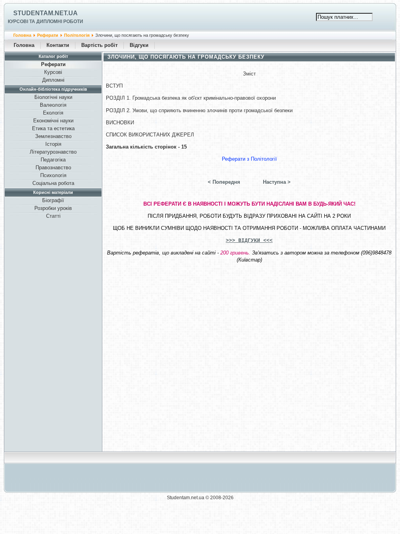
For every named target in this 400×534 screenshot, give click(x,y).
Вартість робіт (99, 45)
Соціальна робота (53, 183)
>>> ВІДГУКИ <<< (249, 241)
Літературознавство (53, 152)
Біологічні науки (53, 97)
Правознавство (53, 167)
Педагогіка (53, 160)
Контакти (57, 45)
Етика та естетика (53, 128)
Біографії (53, 200)
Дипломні (53, 80)
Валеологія (53, 105)
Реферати (47, 35)
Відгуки (139, 45)
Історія (53, 144)
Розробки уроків (53, 208)
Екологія (53, 113)
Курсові (53, 72)
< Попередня (224, 182)
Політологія (76, 35)
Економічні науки (53, 121)
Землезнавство (53, 136)
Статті (53, 216)
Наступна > (277, 182)
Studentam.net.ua (45, 13)
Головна (22, 35)
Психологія (53, 175)
